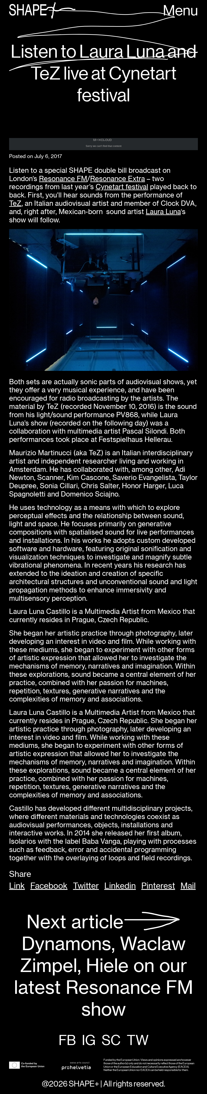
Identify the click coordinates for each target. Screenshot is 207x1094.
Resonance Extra (117, 178)
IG (89, 1041)
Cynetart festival (122, 187)
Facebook (49, 886)
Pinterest (158, 886)
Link (17, 886)
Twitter (86, 886)
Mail (188, 886)
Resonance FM (63, 178)
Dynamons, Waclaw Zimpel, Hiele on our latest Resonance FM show (103, 965)
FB (67, 1041)
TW (138, 1041)
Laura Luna (163, 211)
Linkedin (120, 886)
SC (111, 1041)
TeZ (15, 203)
